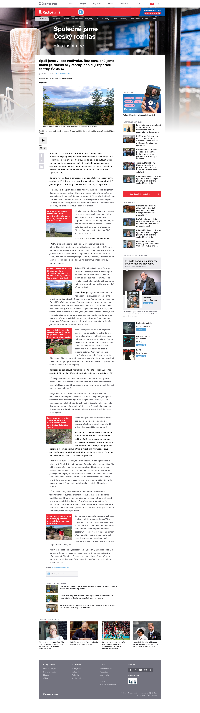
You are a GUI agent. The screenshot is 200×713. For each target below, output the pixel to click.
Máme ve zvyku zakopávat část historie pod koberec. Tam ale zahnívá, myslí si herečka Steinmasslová (51, 645)
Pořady (66, 19)
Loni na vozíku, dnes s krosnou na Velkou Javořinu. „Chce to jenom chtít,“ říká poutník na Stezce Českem (58, 216)
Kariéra (102, 678)
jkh (68, 568)
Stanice (111, 4)
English (154, 693)
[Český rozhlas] (48, 4)
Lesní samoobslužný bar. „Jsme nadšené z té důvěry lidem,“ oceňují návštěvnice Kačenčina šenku (58, 422)
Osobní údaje (133, 693)
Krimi (137, 98)
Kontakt (103, 681)
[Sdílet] (45, 148)
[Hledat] (158, 4)
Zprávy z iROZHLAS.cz (49, 620)
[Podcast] (41, 148)
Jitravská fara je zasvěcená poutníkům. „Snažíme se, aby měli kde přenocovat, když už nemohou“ (88, 606)
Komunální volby (49, 672)
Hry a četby (128, 98)
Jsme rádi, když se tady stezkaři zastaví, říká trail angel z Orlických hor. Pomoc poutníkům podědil (59, 333)
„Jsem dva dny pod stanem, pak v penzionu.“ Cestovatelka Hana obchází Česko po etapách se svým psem (86, 597)
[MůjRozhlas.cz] (43, 83)
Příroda (42, 19)
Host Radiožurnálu (63, 74)
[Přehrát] (43, 140)
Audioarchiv (77, 19)
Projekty (123, 19)
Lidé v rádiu (104, 675)
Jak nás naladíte (106, 669)
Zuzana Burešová (59, 568)
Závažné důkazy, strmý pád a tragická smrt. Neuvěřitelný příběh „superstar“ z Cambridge (148, 128)
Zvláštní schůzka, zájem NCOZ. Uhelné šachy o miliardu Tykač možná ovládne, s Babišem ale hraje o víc (147, 140)
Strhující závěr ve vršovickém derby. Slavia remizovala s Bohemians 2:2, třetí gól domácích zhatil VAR (113, 645)
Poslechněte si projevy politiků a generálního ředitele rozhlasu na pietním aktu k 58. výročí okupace (147, 154)
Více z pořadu (130, 203)
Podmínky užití (144, 693)
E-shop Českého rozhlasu (136, 256)
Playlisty (89, 19)
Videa (153, 19)
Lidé (97, 19)
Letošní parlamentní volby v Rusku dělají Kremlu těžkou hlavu (84, 643)
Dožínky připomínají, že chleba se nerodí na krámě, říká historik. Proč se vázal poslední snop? (148, 222)
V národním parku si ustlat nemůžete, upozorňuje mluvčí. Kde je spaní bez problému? (59, 519)
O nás (114, 19)
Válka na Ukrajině (49, 669)
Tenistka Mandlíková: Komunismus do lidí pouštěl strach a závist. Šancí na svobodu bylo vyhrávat (146, 167)
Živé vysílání (128, 105)
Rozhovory (135, 19)
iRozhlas (70, 4)
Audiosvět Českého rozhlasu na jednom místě (139, 115)
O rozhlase (124, 4)
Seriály (145, 19)
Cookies (123, 693)
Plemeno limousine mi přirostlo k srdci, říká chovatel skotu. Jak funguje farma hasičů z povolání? (146, 210)
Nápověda (104, 672)
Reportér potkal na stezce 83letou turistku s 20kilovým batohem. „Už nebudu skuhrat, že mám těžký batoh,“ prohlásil (59, 273)
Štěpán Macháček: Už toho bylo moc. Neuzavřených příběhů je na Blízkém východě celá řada (148, 179)
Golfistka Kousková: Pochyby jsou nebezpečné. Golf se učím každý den (148, 243)
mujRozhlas (97, 4)
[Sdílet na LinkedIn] (41, 166)
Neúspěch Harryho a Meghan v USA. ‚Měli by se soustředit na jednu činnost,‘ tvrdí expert (146, 644)
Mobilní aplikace (78, 678)
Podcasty (75, 675)
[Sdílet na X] (41, 160)
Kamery (105, 19)
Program (83, 4)
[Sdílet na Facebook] (41, 155)
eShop (45, 678)
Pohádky (127, 101)
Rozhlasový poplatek (108, 684)
